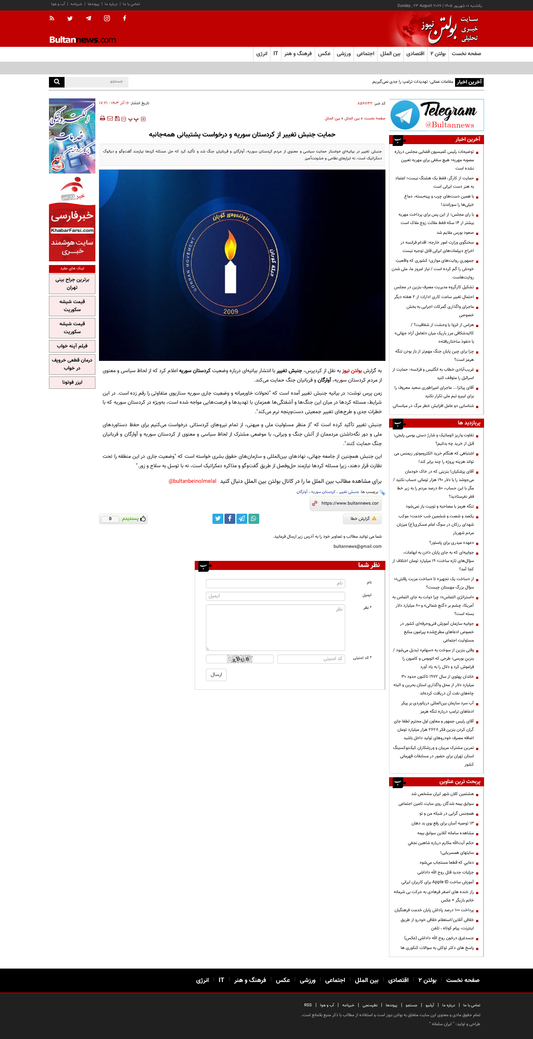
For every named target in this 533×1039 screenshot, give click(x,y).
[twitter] (70, 19)
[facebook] (124, 19)
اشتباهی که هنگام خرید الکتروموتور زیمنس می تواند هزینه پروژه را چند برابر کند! (434, 457)
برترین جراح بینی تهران (72, 284)
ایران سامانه (442, 1024)
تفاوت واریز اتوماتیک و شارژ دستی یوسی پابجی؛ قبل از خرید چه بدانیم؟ (434, 439)
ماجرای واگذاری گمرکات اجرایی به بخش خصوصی (440, 310)
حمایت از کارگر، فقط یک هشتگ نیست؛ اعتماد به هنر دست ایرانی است (434, 182)
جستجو (411, 1005)
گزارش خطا (360, 519)
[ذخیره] (117, 118)
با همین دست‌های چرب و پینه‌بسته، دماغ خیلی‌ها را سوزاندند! (439, 200)
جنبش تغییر (349, 492)
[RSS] (54, 19)
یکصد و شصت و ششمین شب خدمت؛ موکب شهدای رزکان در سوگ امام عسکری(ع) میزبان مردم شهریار (435, 524)
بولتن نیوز (352, 371)
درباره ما (111, 4)
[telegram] (88, 18)
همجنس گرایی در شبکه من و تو (447, 813)
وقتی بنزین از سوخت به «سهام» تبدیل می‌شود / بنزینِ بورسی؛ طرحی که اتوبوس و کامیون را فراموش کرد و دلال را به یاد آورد (433, 658)
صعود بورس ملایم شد (455, 232)
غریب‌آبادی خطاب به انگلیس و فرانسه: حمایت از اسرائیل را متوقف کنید (433, 373)
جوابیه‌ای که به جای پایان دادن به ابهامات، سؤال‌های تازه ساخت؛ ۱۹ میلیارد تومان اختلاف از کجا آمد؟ (433, 561)
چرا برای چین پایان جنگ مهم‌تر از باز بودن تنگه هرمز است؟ (434, 355)
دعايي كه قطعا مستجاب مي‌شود (447, 862)
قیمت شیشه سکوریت (72, 306)
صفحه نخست (466, 54)
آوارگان (302, 492)
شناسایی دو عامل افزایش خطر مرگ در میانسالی (433, 406)
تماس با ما (131, 4)
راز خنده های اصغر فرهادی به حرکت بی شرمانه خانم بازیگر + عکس (434, 896)
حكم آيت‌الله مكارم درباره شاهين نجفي (441, 843)
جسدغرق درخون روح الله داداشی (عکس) (439, 938)
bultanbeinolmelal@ (192, 481)
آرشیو (430, 1005)
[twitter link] (217, 519)
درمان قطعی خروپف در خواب (72, 364)
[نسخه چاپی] (102, 118)
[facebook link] (229, 519)
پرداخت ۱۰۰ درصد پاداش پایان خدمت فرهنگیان (434, 910)
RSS (308, 1005)
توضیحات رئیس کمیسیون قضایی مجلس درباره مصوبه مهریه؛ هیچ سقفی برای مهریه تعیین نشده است (434, 160)
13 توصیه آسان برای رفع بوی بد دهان (443, 823)
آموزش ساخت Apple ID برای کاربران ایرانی (437, 882)
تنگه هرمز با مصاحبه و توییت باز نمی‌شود (440, 506)
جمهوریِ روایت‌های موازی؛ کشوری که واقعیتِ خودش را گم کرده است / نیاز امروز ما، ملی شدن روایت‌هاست (433, 269)
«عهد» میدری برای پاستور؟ (451, 542)
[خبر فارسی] (72, 218)
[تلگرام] (436, 114)
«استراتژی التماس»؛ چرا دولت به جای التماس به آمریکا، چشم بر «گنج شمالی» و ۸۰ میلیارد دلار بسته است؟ (433, 605)
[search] (57, 82)
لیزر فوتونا (72, 383)
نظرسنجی (370, 1005)
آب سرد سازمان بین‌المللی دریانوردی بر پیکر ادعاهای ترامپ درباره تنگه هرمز (437, 707)
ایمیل (367, 595)
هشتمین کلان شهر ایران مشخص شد (442, 794)
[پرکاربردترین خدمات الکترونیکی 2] (72, 136)
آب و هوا (58, 4)
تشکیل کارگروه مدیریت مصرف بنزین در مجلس (434, 287)
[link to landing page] (448, 29)
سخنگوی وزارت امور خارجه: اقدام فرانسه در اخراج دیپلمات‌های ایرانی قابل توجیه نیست (437, 246)
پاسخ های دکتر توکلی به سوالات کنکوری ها (437, 948)
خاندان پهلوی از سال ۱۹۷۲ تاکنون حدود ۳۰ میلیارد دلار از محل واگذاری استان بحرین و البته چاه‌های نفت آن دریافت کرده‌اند (433, 685)
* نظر (367, 608)
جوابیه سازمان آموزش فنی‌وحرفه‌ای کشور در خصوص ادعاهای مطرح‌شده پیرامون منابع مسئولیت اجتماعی (437, 632)
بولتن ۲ (438, 54)
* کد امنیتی (362, 658)
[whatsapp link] (253, 519)
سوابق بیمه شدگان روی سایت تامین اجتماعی (436, 803)
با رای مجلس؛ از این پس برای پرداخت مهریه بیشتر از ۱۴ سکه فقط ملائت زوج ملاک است (436, 218)
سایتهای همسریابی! (457, 852)
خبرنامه (76, 4)
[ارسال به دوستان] (110, 118)
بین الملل (352, 118)
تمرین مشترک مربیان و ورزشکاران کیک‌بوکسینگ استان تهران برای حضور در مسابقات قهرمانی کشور (433, 756)
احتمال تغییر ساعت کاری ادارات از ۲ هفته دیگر (434, 297)
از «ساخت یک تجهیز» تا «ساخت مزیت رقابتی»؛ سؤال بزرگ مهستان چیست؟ (434, 583)
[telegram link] (241, 519)
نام (369, 582)
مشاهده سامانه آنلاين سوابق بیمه (445, 833)
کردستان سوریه (323, 492)
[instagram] (107, 19)
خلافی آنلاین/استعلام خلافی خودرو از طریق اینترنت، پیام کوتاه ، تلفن (437, 924)
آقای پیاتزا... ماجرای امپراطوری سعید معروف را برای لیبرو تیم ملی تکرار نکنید (434, 391)
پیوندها (93, 4)
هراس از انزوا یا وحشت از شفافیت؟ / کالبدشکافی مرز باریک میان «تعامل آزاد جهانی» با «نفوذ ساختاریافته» (434, 333)
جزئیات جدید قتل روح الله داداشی (445, 872)
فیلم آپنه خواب (72, 346)
